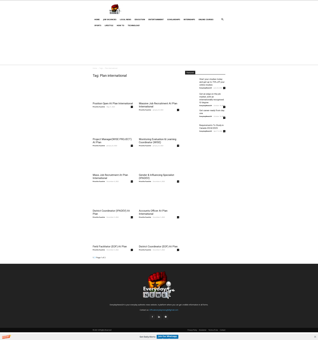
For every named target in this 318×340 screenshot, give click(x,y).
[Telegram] (165, 316)
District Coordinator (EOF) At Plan (158, 246)
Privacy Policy (192, 330)
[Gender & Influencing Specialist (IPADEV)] (159, 162)
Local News (125, 19)
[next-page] (95, 257)
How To (120, 25)
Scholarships (173, 19)
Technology (134, 25)
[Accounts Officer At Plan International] (159, 198)
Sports (97, 25)
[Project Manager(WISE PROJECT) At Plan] (113, 126)
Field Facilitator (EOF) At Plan (110, 246)
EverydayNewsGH (205, 88)
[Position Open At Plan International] (113, 90)
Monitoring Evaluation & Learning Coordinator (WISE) (157, 141)
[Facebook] (152, 316)
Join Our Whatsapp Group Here (167, 337)
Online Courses (206, 19)
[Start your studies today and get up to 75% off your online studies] (191, 84)
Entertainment (156, 19)
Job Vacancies (109, 19)
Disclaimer (202, 330)
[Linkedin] (159, 316)
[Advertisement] (180, 9)
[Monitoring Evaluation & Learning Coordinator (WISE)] (159, 126)
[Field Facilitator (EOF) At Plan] (113, 233)
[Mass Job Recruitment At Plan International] (113, 162)
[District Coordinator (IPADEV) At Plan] (113, 198)
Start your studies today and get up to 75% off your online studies (212, 82)
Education (140, 19)
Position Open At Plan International (113, 103)
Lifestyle (109, 25)
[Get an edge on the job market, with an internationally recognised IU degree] (191, 99)
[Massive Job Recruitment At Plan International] (159, 90)
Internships (189, 19)
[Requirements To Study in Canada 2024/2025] (191, 130)
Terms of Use (213, 330)
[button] (159, 337)
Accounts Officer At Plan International (153, 212)
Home (97, 19)
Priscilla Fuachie (99, 107)
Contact (222, 330)
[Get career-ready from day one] (191, 115)
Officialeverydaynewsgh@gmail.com (163, 310)
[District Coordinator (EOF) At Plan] (159, 233)
